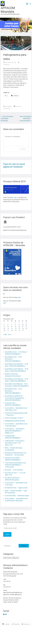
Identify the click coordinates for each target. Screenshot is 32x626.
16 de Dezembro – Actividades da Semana (8, 118)
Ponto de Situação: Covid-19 (14, 418)
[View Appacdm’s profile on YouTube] (6, 614)
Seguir (7, 534)
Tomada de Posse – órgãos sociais (16, 488)
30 (19, 330)
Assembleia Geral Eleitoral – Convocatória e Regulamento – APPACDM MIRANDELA (15, 398)
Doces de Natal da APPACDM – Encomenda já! (25, 118)
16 (19, 326)
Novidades (8, 106)
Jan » (10, 334)
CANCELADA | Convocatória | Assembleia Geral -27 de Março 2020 (14, 443)
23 (19, 328)
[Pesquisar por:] (11, 546)
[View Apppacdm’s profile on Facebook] (4, 614)
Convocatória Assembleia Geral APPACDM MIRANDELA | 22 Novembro (15, 465)
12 (4, 326)
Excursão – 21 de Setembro (14, 470)
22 (15, 328)
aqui (15, 197)
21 (11, 328)
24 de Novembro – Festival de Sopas (17, 495)
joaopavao (6, 64)
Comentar (23, 149)
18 (26, 326)
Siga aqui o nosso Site (13, 514)
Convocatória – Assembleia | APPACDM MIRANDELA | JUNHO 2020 (14, 431)
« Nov (5, 334)
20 (8, 328)
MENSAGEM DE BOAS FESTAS (15, 421)
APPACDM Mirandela (8, 9)
